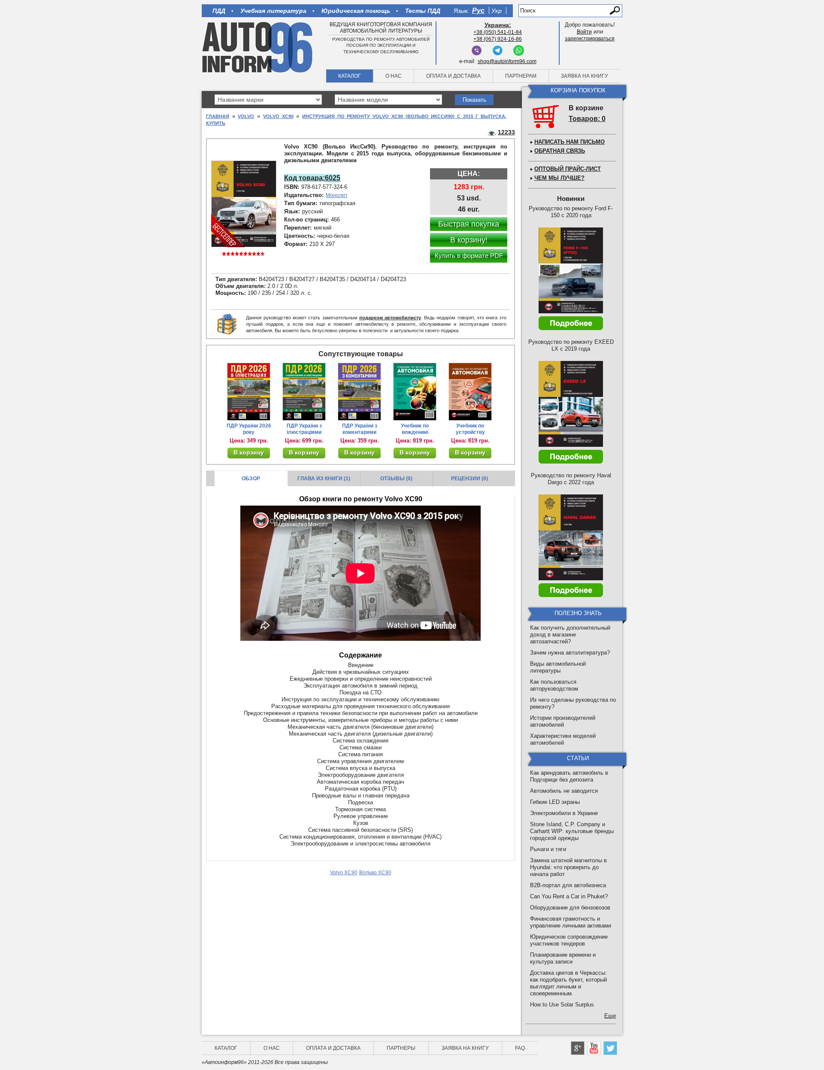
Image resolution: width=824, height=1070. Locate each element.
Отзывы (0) (396, 479)
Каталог (349, 76)
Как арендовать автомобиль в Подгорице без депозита (569, 776)
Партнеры (401, 1048)
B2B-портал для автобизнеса (568, 885)
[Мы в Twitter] (610, 1048)
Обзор (251, 479)
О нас (393, 76)
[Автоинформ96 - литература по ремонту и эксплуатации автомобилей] (258, 47)
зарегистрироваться (590, 39)
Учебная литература (273, 10)
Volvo (246, 116)
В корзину (248, 452)
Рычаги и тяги (548, 849)
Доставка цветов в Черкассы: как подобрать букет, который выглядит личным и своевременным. (568, 983)
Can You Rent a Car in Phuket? (569, 896)
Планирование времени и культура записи (563, 958)
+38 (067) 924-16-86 (497, 39)
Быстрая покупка (468, 224)
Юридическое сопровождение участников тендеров (569, 940)
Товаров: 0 (587, 118)
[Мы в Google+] (578, 1048)
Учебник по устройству (470, 429)
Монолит (337, 195)
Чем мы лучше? (559, 178)
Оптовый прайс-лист (567, 169)
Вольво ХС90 (375, 873)
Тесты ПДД (422, 10)
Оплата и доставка (453, 76)
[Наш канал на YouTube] (594, 1048)
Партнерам (520, 76)
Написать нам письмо (569, 142)
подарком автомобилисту (390, 317)
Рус (478, 10)
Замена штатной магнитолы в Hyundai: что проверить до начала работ (568, 867)
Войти (584, 32)
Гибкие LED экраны (555, 802)
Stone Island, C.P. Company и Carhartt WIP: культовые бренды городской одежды (572, 831)
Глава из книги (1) (323, 479)
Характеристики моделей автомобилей (563, 739)
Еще (610, 1015)
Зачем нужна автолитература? (570, 652)
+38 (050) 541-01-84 (497, 32)
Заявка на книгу (584, 76)
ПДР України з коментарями (359, 429)
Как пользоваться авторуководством (554, 685)
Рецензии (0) (469, 479)
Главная (217, 116)
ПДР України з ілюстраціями (304, 429)
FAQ (520, 1048)
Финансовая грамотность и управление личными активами (570, 922)
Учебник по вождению (415, 429)
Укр (496, 10)
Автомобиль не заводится (564, 791)
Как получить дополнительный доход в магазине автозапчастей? (570, 634)
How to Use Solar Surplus (562, 1004)
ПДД (218, 10)
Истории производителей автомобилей (562, 721)
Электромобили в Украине (564, 813)
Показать (474, 100)
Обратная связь (559, 151)
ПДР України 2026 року (249, 429)
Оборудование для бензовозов (570, 907)
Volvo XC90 (278, 116)
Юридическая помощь (355, 10)
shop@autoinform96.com (507, 61)
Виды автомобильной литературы (558, 667)
